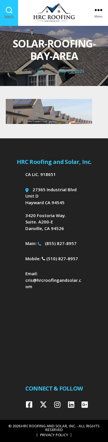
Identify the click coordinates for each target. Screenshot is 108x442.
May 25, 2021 (71, 71)
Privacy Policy (54, 434)
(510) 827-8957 (61, 258)
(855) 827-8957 (61, 243)
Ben (41, 71)
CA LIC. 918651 (40, 174)
